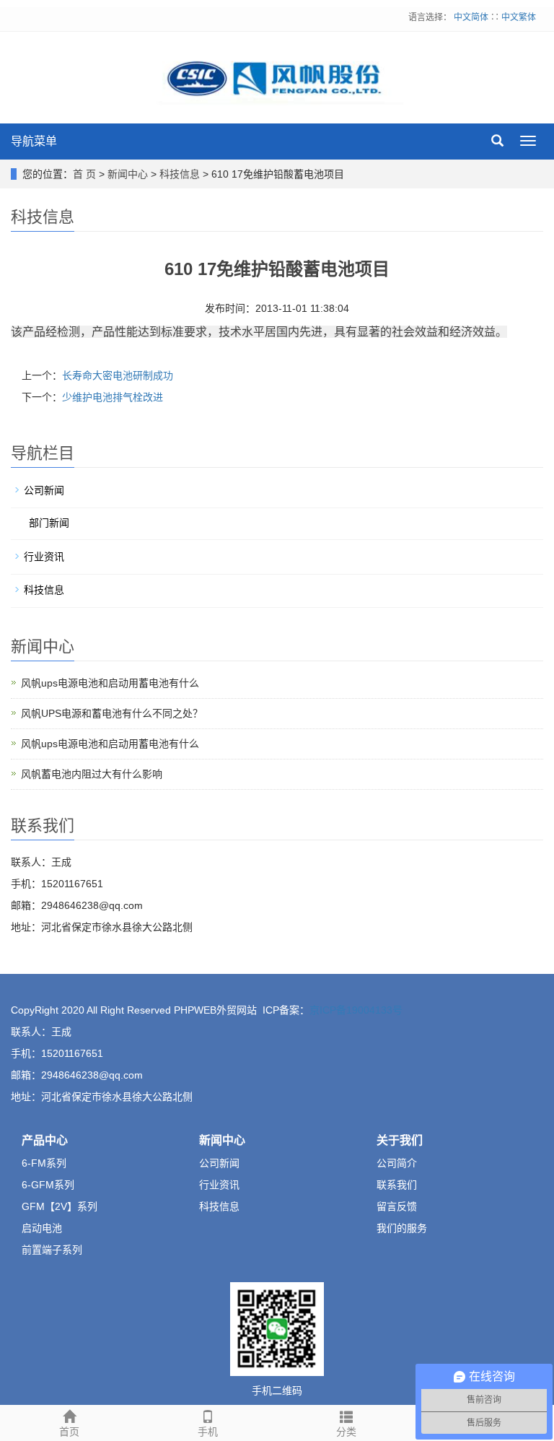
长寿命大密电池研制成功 (117, 375)
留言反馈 (397, 1206)
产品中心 (45, 1140)
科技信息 (179, 174)
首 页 (84, 174)
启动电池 (42, 1228)
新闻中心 (127, 174)
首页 (69, 1431)
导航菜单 (34, 141)
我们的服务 (402, 1228)
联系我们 (397, 1184)
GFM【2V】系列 (59, 1206)
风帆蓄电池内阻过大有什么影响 (91, 774)
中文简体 (472, 17)
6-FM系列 (44, 1163)
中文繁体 (518, 17)
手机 (208, 1431)
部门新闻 (49, 522)
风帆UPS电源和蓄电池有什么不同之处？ (112, 713)
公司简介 (397, 1163)
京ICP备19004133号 (356, 1010)
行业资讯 (44, 556)
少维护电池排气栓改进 (112, 397)
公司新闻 (44, 490)
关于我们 (400, 1140)
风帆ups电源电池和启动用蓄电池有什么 (110, 683)
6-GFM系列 (48, 1184)
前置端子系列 (52, 1249)
